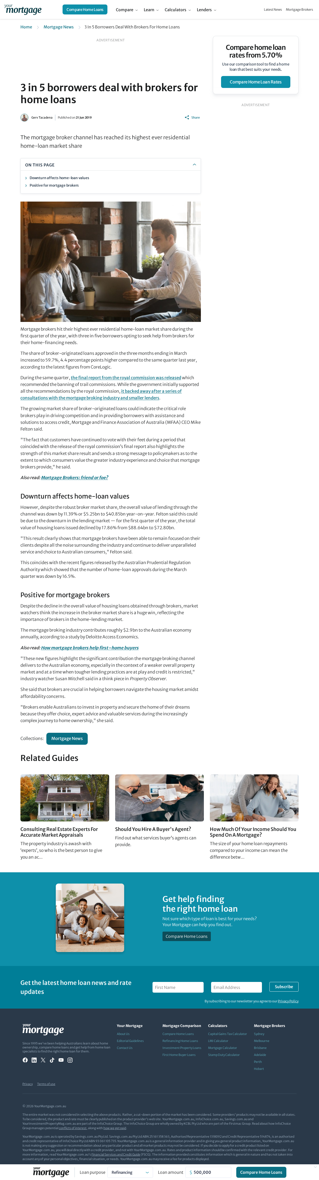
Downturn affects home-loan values (59, 178)
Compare (124, 9)
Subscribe (284, 986)
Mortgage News (59, 26)
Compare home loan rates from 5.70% (256, 51)
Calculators (175, 9)
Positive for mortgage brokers (54, 185)
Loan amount (170, 1172)
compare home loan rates (255, 82)
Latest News (273, 9)
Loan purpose (92, 1172)
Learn (149, 9)
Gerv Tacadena (42, 117)
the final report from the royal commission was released (126, 377)
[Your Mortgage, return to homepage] (23, 9)
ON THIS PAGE (40, 164)
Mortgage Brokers (299, 9)
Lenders (204, 9)
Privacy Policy (288, 1001)
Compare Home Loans (85, 9)
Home (26, 26)
